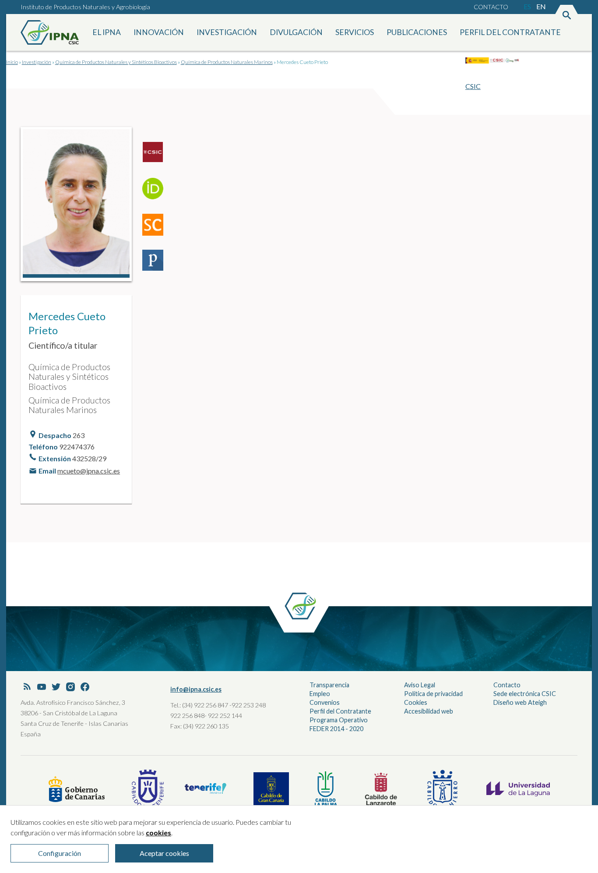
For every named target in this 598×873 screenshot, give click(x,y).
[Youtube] (41, 687)
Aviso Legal (419, 685)
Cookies (415, 702)
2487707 (156, 264)
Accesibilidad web (428, 711)
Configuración (59, 853)
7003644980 (156, 228)
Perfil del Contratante (340, 711)
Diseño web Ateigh (520, 702)
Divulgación (296, 32)
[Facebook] (84, 687)
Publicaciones (417, 32)
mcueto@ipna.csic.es (88, 471)
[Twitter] (56, 687)
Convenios (325, 702)
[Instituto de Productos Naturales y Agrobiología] (51, 32)
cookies (158, 832)
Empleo (320, 693)
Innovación (159, 32)
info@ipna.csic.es (196, 689)
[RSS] (27, 687)
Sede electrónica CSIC (524, 693)
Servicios (354, 32)
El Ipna (106, 32)
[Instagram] (70, 687)
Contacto (491, 7)
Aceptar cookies (164, 853)
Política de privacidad (433, 693)
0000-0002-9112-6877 (156, 192)
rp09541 (156, 156)
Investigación (227, 32)
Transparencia (329, 685)
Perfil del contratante (510, 32)
